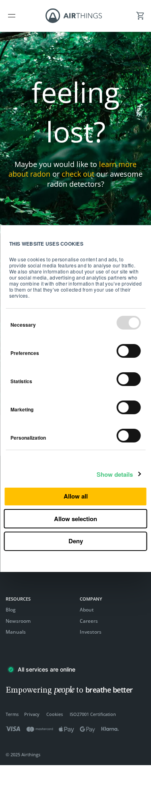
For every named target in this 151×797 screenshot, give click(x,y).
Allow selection (75, 518)
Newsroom (18, 621)
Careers (89, 621)
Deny (75, 540)
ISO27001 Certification (93, 714)
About (87, 609)
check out (78, 174)
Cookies (54, 714)
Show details (115, 474)
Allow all (76, 496)
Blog (11, 609)
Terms (12, 714)
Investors (90, 631)
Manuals (16, 631)
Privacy (31, 714)
